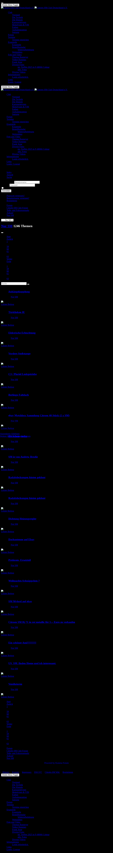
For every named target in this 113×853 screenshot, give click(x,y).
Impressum (25, 436)
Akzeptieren (5, 434)
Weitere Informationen (9, 436)
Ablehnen (15, 434)
